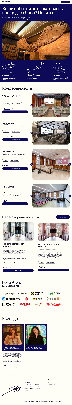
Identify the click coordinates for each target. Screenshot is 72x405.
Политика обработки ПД (56, 401)
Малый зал (37, 388)
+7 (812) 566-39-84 (27, 382)
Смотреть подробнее (15, 203)
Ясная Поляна (7, 2)
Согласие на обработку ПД (44, 401)
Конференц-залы (51, 384)
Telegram (26, 390)
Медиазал (37, 384)
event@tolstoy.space (28, 388)
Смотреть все (63, 217)
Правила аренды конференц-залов (31, 401)
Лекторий (37, 386)
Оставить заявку (18, 270)
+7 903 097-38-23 (27, 384)
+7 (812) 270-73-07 (27, 386)
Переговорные (51, 382)
